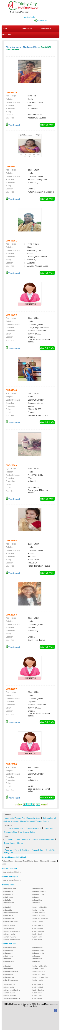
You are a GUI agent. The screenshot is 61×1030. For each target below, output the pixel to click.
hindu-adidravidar (9, 889)
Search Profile (27, 28)
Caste (11, 861)
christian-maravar (38, 913)
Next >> (44, 804)
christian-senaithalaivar (11, 931)
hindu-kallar (7, 900)
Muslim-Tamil (36, 937)
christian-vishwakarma (11, 940)
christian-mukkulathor (40, 918)
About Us (8, 850)
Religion (5, 861)
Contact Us (9, 839)
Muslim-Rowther (38, 931)
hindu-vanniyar (8, 918)
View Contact (14, 125)
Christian (10, 872)
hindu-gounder (8, 894)
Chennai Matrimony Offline (15, 828)
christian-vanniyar (9, 937)
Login (12, 818)
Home (5, 28)
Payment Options (42, 821)
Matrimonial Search (33, 818)
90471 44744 (42, 20)
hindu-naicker (37, 900)
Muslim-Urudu (37, 940)
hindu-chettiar (8, 891)
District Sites (6, 34)
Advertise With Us (34, 828)
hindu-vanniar (8, 916)
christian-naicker (9, 926)
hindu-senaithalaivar (10, 913)
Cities (25, 861)
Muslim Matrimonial (27, 821)
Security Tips (51, 850)
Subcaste (18, 861)
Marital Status (33, 861)
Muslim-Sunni (37, 934)
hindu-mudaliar (37, 889)
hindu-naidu (36, 903)
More (4, 864)
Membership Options (28, 832)
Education (43, 861)
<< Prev (18, 804)
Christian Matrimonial (11, 821)
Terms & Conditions (22, 850)
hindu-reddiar (8, 910)
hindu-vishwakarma (10, 921)
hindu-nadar (36, 897)
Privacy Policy (37, 850)
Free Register (46, 28)
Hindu (4, 872)
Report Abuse (9, 843)
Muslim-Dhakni (37, 926)
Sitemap (20, 843)
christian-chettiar (38, 910)
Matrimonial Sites (31, 47)
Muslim (17, 872)
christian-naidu (8, 928)
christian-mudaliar (38, 916)
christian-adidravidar (39, 907)
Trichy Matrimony (13, 47)
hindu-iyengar (8, 897)
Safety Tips (8, 853)
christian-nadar (37, 921)
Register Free (20, 818)
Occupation (52, 861)
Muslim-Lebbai (37, 928)
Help (18, 839)
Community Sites (10, 832)
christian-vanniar (9, 934)
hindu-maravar (8, 903)
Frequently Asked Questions (43, 839)
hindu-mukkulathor (39, 891)
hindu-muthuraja (38, 894)
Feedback (26, 839)
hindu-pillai (6, 907)
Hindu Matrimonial (49, 818)
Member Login (29, 17)
